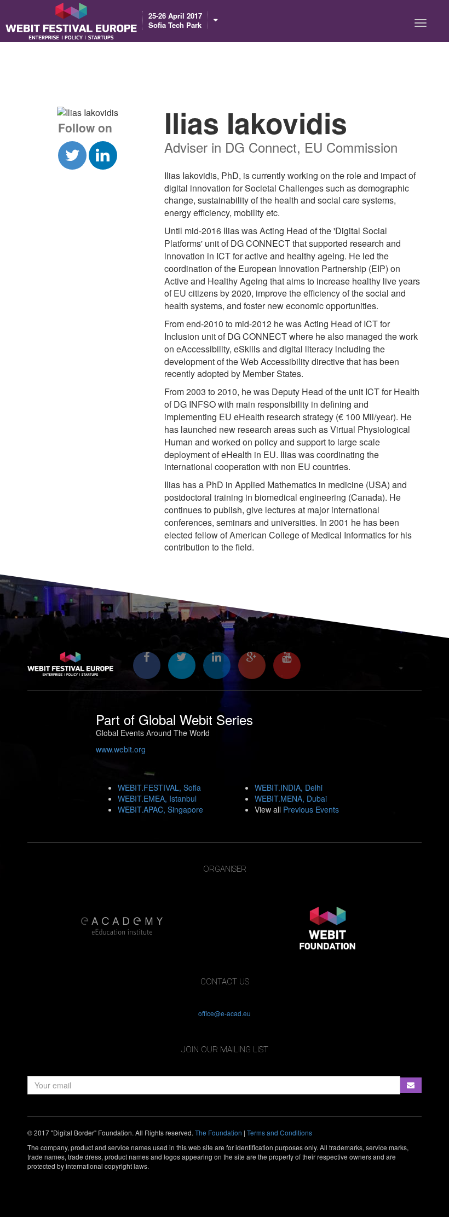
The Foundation (218, 1132)
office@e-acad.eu (224, 1013)
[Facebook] (146, 665)
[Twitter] (181, 665)
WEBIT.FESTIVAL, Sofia (159, 787)
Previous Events (311, 809)
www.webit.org (121, 749)
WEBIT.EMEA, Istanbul (157, 798)
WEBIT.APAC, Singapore (160, 809)
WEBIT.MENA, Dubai (291, 798)
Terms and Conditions (279, 1132)
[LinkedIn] (217, 665)
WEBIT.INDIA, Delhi (289, 787)
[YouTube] (287, 665)
